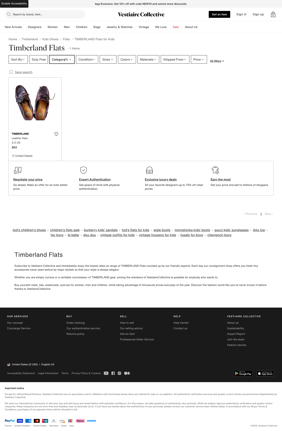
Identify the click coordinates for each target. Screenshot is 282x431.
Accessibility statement (21, 373)
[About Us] (200, 27)
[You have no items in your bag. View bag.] (273, 14)
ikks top (259, 230)
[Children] (90, 27)
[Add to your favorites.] (56, 134)
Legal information (48, 373)
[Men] (72, 27)
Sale (176, 27)
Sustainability (235, 328)
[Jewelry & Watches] (135, 27)
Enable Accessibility (14, 4)
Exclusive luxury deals (161, 179)
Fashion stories (236, 345)
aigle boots (161, 230)
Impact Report (236, 334)
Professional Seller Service (137, 339)
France (8, 425)
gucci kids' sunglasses (231, 230)
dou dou (89, 235)
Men (67, 27)
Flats (66, 39)
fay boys (57, 235)
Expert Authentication (95, 179)
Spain (64, 425)
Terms (64, 373)
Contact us (180, 328)
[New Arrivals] (24, 27)
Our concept (15, 323)
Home (13, 39)
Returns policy (75, 334)
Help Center (181, 323)
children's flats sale (65, 230)
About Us (191, 27)
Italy (72, 425)
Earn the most (221, 179)
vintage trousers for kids (157, 235)
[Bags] (103, 27)
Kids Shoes (50, 39)
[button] (273, 14)
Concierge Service (18, 328)
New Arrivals (13, 27)
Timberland (29, 39)
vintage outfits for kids (117, 235)
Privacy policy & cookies (86, 373)
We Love (161, 27)
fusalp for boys (191, 235)
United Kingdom (22, 425)
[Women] (60, 27)
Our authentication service (83, 328)
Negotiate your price (28, 179)
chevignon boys (219, 235)
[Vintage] (152, 27)
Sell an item (219, 14)
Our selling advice (131, 328)
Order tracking (75, 323)
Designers (34, 27)
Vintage (144, 27)
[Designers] (44, 27)
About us (232, 323)
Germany (54, 425)
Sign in (241, 14)
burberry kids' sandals (101, 230)
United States (40, 425)
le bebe (73, 235)
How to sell (127, 323)
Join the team (235, 339)
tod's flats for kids (135, 230)
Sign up (258, 14)
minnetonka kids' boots (192, 230)
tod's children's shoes (29, 230)
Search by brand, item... (28, 14)
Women (53, 27)
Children (81, 27)
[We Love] (169, 27)
